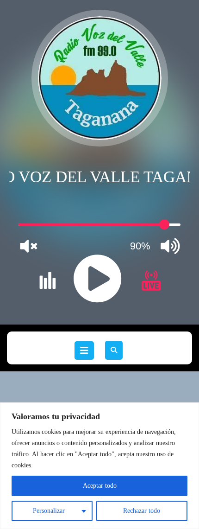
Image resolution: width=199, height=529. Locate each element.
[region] (99, 465)
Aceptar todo (100, 485)
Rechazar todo (141, 510)
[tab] (84, 350)
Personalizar (49, 510)
